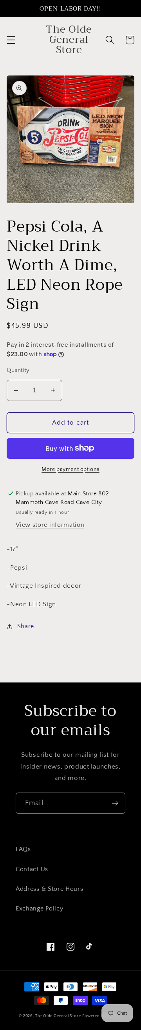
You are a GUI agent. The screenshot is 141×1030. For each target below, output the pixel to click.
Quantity (18, 370)
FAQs (23, 849)
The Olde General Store (58, 1016)
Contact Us (32, 869)
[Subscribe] (115, 803)
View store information (50, 524)
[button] (11, 40)
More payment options (70, 469)
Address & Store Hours (49, 888)
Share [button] (25, 626)
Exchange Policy (39, 908)
